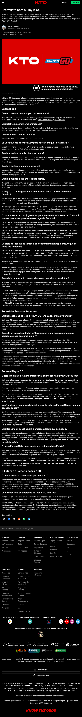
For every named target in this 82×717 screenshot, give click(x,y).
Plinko (69, 554)
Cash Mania (39, 557)
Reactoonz (30, 157)
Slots (20, 544)
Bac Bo (53, 553)
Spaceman (71, 544)
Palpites (5, 547)
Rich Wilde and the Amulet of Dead (37, 147)
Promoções (6, 551)
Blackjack (54, 550)
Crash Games (23, 547)
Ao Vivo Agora (7, 544)
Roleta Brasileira (56, 557)
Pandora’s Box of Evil (41, 128)
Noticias (10, 529)
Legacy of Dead (28, 185)
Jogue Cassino (24, 541)
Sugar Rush (38, 547)
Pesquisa (5, 608)
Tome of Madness (45, 120)
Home (3, 529)
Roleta (52, 546)
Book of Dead (59, 120)
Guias (20, 608)
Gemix (22, 139)
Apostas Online (8, 541)
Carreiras (5, 604)
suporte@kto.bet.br (68, 701)
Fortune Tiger (39, 541)
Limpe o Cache (24, 611)
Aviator (69, 541)
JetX (68, 547)
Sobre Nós (6, 573)
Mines (69, 551)
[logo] (41, 2)
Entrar (64, 2)
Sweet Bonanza (40, 544)
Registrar (75, 2)
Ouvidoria (22, 604)
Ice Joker (66, 199)
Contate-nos (23, 573)
